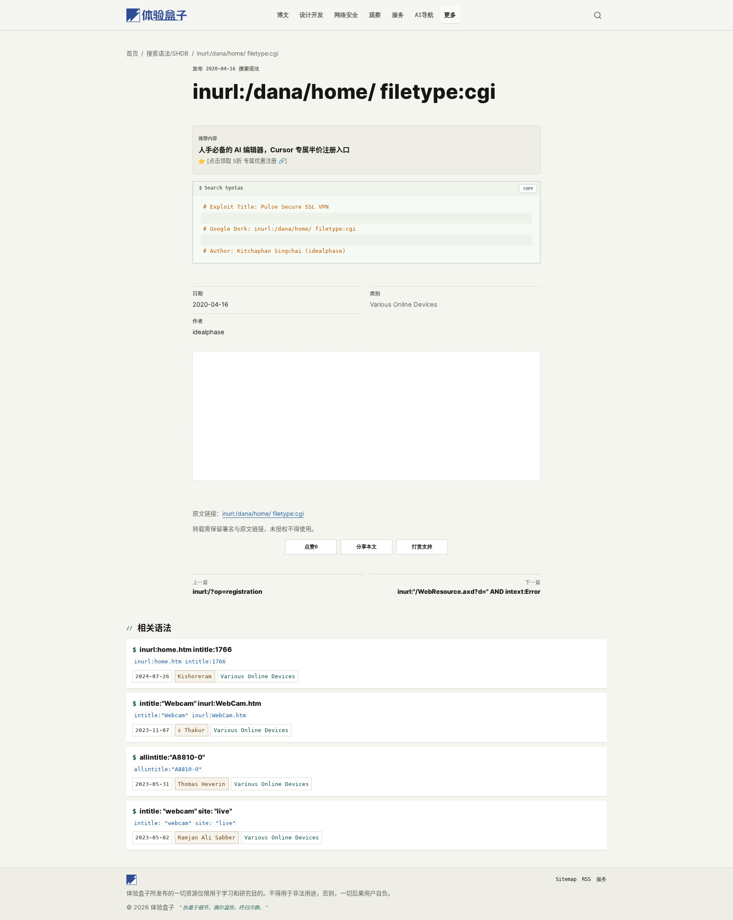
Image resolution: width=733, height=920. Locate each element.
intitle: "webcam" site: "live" (186, 811)
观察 (375, 14)
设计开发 (311, 14)
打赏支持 (422, 546)
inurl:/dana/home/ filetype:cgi (263, 513)
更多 (450, 14)
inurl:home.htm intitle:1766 (186, 649)
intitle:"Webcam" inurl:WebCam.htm (200, 703)
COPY (528, 188)
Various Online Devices (403, 304)
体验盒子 (162, 907)
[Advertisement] (366, 416)
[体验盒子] (156, 15)
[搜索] (597, 15)
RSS (586, 879)
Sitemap (566, 879)
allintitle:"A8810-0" (172, 757)
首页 (132, 53)
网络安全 (346, 14)
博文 (283, 14)
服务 (398, 14)
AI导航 (424, 14)
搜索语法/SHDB (167, 53)
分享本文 (366, 546)
